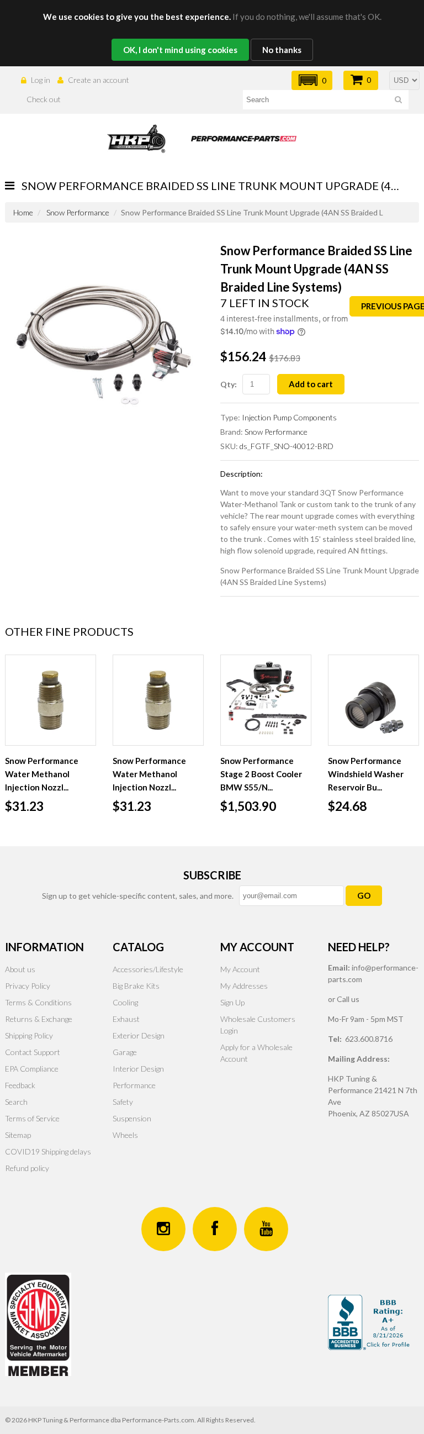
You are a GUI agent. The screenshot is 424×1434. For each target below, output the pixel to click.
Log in (40, 80)
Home (23, 212)
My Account (240, 969)
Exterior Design (139, 1035)
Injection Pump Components (289, 417)
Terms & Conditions (38, 1002)
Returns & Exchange (38, 1019)
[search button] (398, 101)
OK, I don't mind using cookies (180, 50)
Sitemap (18, 1135)
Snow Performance (77, 212)
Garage (125, 1052)
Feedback (20, 1085)
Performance (134, 1085)
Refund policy (27, 1168)
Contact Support (32, 1052)
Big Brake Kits (136, 985)
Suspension (132, 1118)
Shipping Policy (29, 1035)
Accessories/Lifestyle (148, 969)
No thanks (281, 50)
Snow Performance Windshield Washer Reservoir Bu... (366, 774)
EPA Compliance (32, 1068)
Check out (43, 99)
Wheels (125, 1135)
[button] (312, 80)
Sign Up (232, 1002)
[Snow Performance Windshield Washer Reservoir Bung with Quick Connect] (373, 700)
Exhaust (126, 1019)
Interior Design (138, 1068)
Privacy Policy (27, 985)
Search (16, 1101)
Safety (123, 1101)
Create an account (98, 80)
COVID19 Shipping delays (48, 1151)
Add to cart (311, 384)
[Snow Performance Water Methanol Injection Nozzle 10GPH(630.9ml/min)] (158, 700)
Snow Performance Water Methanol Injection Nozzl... (41, 774)
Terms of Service (32, 1118)
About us (20, 969)
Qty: (228, 384)
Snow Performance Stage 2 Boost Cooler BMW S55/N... (261, 774)
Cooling (125, 1002)
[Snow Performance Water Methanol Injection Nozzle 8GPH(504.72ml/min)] (50, 700)
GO (363, 895)
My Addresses (244, 985)
